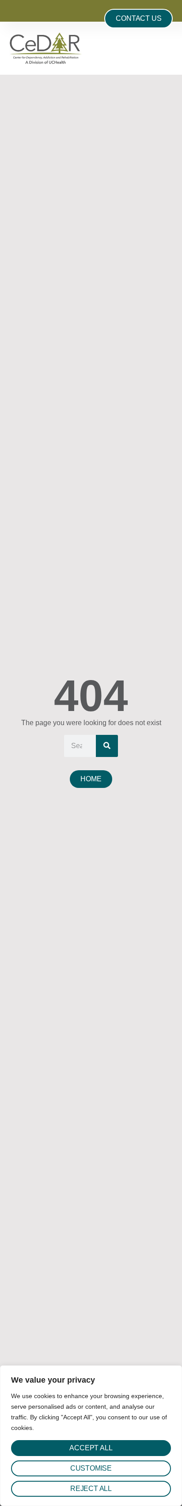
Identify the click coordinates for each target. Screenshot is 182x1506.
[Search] (107, 746)
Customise (91, 1468)
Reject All (91, 1488)
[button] (170, 48)
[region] (91, 1435)
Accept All (90, 1448)
